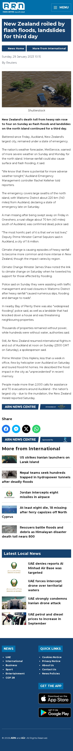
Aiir (23, 738)
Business (11, 665)
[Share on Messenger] (16, 429)
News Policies (51, 673)
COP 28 (10, 677)
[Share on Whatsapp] (36, 429)
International (14, 661)
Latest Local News (22, 553)
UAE (8, 657)
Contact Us (49, 669)
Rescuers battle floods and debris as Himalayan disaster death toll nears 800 (34, 532)
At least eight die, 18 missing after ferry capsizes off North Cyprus (34, 512)
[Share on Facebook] (6, 429)
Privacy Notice (51, 661)
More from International (49, 48)
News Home (16, 48)
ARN (13, 738)
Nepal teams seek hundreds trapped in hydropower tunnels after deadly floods (36, 477)
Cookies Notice (52, 657)
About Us (48, 665)
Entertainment (15, 673)
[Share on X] (26, 429)
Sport (9, 669)
